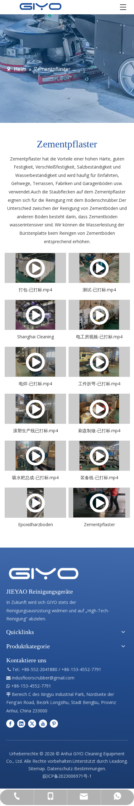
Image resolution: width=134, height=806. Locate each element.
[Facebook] (10, 723)
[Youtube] (43, 723)
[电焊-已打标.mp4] (35, 362)
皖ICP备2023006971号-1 (67, 776)
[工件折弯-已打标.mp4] (99, 362)
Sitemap (36, 768)
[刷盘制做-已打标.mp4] (99, 409)
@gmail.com (62, 678)
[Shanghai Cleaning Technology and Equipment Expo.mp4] (35, 315)
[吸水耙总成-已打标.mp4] (35, 455)
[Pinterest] (54, 723)
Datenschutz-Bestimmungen (76, 768)
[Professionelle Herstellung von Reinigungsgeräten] (43, 573)
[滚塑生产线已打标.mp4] (35, 409)
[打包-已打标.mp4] (35, 268)
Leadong (118, 761)
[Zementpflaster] (99, 502)
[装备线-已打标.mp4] (99, 455)
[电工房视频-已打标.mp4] (99, 315)
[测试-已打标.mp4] (99, 268)
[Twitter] (32, 723)
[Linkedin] (21, 723)
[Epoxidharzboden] (35, 502)
